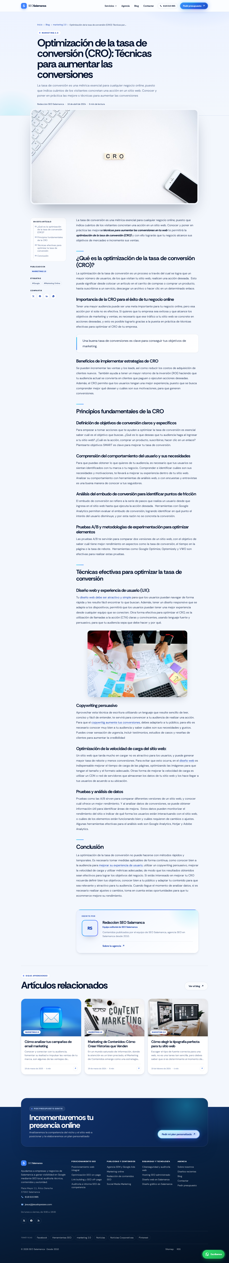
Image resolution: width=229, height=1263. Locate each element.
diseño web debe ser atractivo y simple (105, 597)
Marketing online (115, 1171)
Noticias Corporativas (122, 1237)
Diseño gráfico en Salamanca (157, 1184)
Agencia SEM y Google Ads (121, 1166)
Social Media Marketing (119, 1184)
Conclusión (42, 256)
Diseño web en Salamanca (155, 1179)
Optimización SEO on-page (86, 1174)
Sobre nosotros (186, 1166)
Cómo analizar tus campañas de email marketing (48, 1043)
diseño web (186, 761)
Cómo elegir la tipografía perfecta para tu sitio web (175, 1043)
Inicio (39, 24)
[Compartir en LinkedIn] (47, 296)
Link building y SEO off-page (87, 1179)
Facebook (42, 1237)
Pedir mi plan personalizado (179, 1134)
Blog (136, 5)
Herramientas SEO (62, 1237)
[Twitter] (24, 1221)
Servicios (109, 5)
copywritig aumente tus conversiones (115, 722)
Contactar (148, 5)
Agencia (125, 5)
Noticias (100, 1237)
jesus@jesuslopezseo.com (38, 1204)
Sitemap (169, 1249)
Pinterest (143, 1237)
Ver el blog (196, 986)
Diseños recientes (187, 1171)
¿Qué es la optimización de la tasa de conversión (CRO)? (49, 229)
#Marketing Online (52, 283)
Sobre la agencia (114, 946)
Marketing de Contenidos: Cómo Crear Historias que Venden (111, 1043)
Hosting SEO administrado (156, 1174)
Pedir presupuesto (194, 6)
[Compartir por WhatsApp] (53, 296)
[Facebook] (31, 1221)
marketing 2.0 (59, 24)
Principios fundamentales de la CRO (50, 238)
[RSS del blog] (38, 1221)
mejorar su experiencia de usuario (120, 865)
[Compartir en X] (33, 296)
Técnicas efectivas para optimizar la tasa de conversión (49, 248)
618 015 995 (31, 1197)
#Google (36, 283)
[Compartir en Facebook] (40, 296)
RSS (179, 1249)
